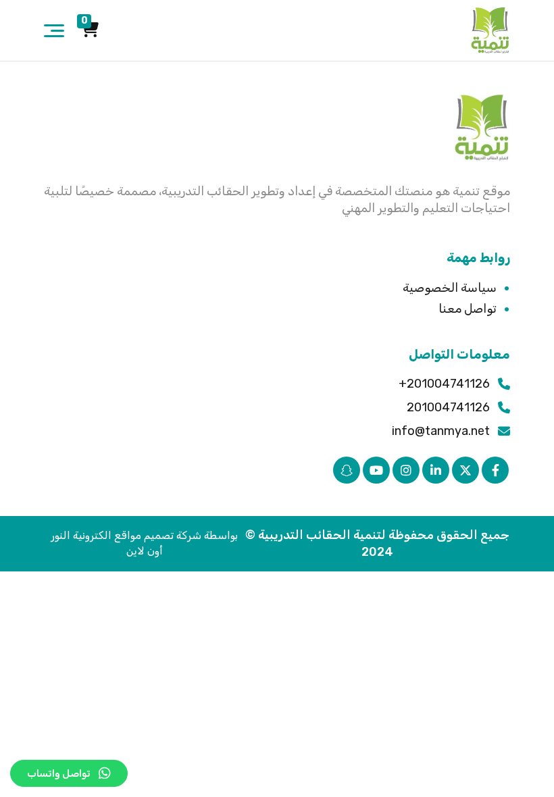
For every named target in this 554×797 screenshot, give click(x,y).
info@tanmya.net (441, 430)
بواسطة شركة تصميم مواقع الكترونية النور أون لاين (144, 543)
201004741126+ (444, 383)
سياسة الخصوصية (450, 287)
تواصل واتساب (59, 773)
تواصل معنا (467, 308)
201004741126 (448, 407)
